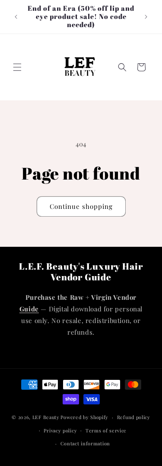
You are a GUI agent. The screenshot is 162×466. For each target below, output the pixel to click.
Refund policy (133, 417)
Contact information (85, 443)
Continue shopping (81, 206)
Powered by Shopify (84, 417)
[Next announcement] (146, 16)
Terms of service (106, 430)
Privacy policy (60, 430)
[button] (17, 67)
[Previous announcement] (15, 16)
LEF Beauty (46, 417)
